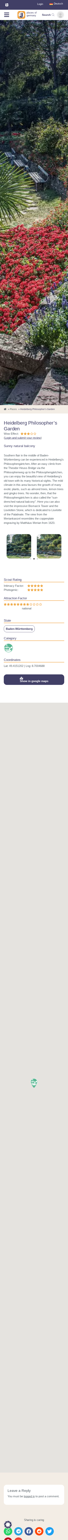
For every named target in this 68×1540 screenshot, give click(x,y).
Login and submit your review (23, 437)
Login (40, 4)
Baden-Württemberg (19, 628)
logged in (29, 1496)
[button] (30, 558)
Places (13, 409)
